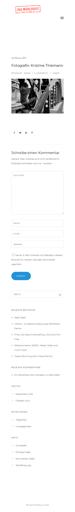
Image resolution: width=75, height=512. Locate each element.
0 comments (41, 73)
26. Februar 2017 (18, 58)
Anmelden (21, 445)
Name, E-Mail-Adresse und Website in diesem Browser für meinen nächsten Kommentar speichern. (37, 260)
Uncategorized (23, 426)
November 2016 (24, 394)
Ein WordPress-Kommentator (29, 375)
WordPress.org (23, 465)
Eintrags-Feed (23, 452)
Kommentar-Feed (25, 458)
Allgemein (21, 419)
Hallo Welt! (20, 317)
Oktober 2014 (23, 400)
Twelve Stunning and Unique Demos (33, 356)
